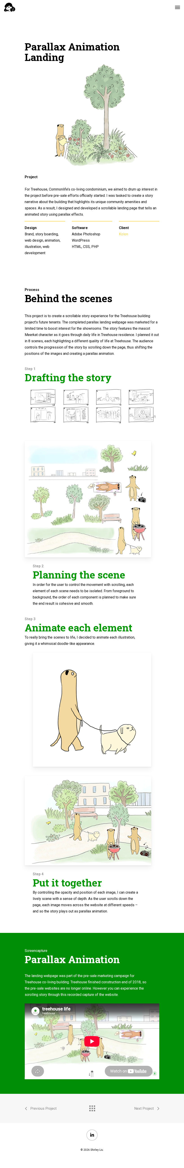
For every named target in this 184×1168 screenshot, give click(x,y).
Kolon (123, 234)
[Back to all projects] (92, 1107)
